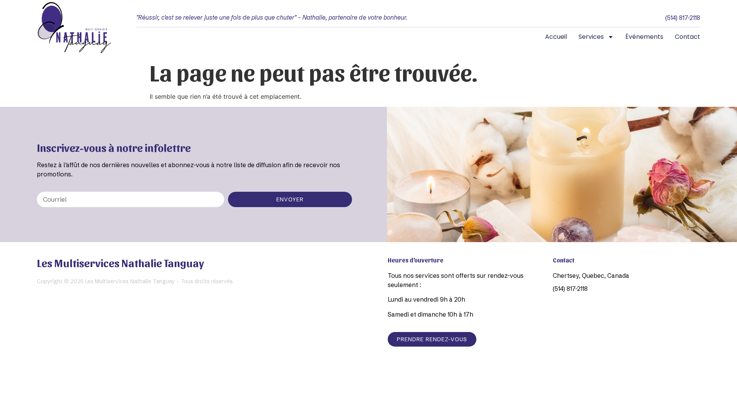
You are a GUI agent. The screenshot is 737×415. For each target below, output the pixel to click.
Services (591, 36)
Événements (644, 36)
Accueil (556, 36)
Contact (687, 36)
